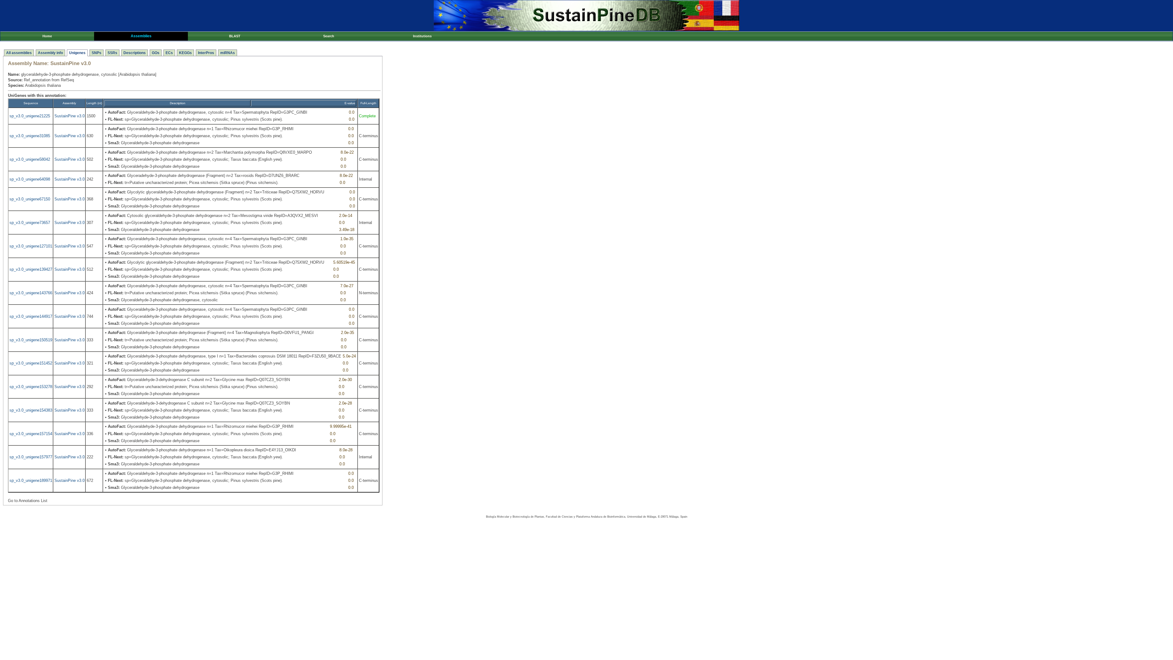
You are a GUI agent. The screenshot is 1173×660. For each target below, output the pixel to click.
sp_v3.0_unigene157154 (30, 433)
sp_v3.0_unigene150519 (30, 340)
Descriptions (134, 53)
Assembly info (50, 53)
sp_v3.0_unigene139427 (30, 269)
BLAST (234, 36)
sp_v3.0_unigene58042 (29, 159)
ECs (169, 53)
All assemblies (19, 53)
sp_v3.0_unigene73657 (29, 222)
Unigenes (77, 53)
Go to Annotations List (27, 500)
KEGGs (185, 53)
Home (47, 36)
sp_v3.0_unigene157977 (30, 457)
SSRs (112, 53)
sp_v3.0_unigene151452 (30, 363)
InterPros (206, 53)
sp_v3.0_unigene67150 (29, 199)
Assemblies (141, 36)
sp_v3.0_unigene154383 (30, 410)
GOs (155, 53)
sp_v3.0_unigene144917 (30, 316)
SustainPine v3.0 (69, 116)
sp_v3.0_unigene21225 (29, 116)
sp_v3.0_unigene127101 (30, 246)
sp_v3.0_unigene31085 (29, 136)
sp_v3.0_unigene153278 (30, 386)
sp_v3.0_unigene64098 (29, 179)
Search (328, 36)
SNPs (96, 53)
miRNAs (227, 53)
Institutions (422, 36)
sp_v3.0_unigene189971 (30, 480)
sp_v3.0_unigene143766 (30, 293)
